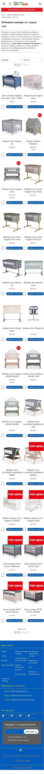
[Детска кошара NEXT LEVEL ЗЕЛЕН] (12, 594)
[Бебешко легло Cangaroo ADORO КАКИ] (12, 359)
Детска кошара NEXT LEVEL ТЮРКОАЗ (12, 565)
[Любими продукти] (34, 3)
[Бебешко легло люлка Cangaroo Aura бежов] (33, 174)
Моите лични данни (22, 760)
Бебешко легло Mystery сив (12, 284)
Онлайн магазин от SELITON (22, 768)
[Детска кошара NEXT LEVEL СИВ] (33, 549)
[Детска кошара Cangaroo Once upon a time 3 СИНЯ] (12, 80)
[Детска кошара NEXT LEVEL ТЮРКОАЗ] (12, 549)
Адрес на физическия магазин (19, 667)
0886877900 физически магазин (23, 700)
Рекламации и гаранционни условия (34, 654)
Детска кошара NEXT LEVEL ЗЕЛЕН (12, 610)
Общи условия (20, 674)
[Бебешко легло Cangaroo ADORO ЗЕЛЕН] (12, 407)
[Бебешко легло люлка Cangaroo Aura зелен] (12, 222)
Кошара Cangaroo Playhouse (33, 142)
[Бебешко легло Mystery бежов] (12, 313)
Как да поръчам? (8, 665)
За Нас (4, 656)
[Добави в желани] (2, 106)
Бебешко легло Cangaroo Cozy (12, 190)
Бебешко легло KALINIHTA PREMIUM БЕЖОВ (33, 472)
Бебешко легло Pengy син (33, 328)
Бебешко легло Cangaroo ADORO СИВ (33, 375)
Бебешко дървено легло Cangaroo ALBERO (12, 519)
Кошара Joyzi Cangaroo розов (33, 97)
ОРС (30, 667)
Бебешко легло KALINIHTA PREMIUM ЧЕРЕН (12, 472)
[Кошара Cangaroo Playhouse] (33, 126)
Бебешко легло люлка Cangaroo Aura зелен (12, 238)
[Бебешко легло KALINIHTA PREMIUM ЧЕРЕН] (12, 455)
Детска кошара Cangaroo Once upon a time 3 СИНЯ (12, 97)
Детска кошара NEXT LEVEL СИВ (33, 565)
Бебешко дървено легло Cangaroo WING (33, 519)
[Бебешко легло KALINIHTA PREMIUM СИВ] (33, 407)
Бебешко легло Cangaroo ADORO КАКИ (12, 375)
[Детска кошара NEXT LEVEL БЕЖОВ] (33, 594)
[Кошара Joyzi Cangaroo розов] (33, 80)
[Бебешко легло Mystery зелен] (33, 267)
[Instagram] (9, 704)
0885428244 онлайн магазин (21, 695)
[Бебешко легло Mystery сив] (12, 267)
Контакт (5, 660)
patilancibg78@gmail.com (19, 691)
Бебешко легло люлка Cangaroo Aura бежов (33, 190)
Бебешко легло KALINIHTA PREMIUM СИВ (33, 424)
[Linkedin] (14, 704)
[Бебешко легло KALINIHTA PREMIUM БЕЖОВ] (33, 455)
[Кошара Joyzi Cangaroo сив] (12, 126)
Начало (4, 651)
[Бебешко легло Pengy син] (33, 313)
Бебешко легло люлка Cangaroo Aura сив (33, 238)
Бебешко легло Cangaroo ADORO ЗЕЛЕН (12, 423)
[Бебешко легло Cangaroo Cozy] (12, 174)
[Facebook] (4, 704)
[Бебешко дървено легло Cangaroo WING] (33, 503)
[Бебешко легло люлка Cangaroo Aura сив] (33, 222)
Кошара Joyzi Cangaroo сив (12, 142)
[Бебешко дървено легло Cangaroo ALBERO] (12, 503)
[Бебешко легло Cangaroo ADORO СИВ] (33, 359)
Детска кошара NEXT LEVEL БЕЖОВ (33, 610)
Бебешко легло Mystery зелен (33, 284)
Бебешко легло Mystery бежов (12, 329)
